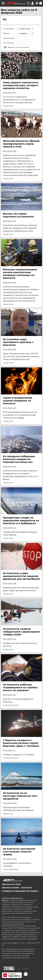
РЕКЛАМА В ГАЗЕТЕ (10, 888)
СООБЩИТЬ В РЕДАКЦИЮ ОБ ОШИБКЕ (20, 891)
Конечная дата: (8, 43)
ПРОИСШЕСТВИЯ (10, 705)
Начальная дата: (9, 38)
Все (5, 19)
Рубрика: (6, 33)
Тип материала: (8, 29)
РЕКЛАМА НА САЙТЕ (11, 884)
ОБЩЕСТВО (8, 106)
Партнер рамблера (22, 968)
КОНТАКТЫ (26, 888)
